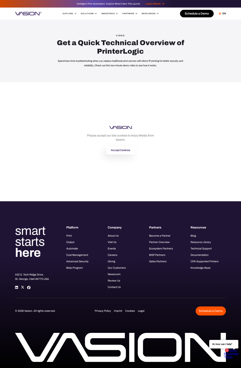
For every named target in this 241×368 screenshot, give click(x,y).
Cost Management (77, 255)
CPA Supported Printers (205, 261)
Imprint (118, 310)
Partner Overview (159, 242)
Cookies (130, 310)
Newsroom (114, 274)
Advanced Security (77, 261)
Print (69, 235)
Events (112, 248)
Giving (111, 261)
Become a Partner (160, 235)
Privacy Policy (103, 310)
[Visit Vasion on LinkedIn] (16, 287)
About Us (113, 235)
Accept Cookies (120, 150)
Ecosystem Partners (161, 248)
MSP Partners (157, 255)
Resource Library (201, 242)
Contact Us (114, 287)
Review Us (114, 280)
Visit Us (112, 242)
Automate (72, 248)
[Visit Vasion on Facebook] (28, 287)
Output (70, 242)
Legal (141, 310)
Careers (112, 255)
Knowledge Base (200, 267)
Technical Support (201, 248)
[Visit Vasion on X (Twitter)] (22, 287)
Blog (193, 235)
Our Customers (117, 267)
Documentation (200, 255)
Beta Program (74, 267)
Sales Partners (157, 261)
